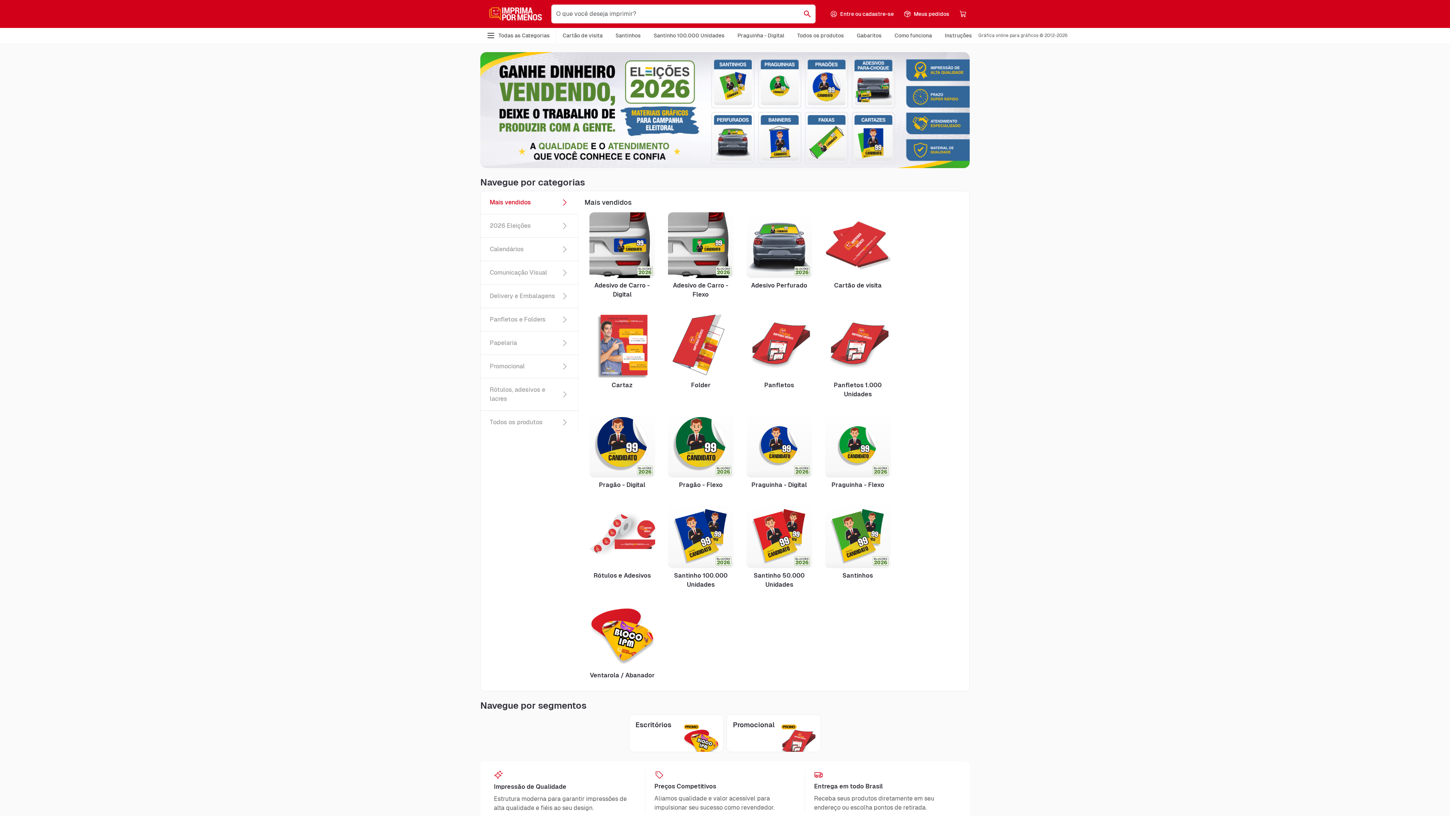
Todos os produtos (820, 35)
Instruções (958, 35)
